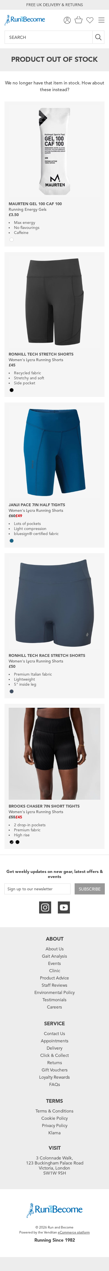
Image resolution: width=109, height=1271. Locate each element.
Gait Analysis (54, 956)
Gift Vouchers (55, 1070)
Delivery (54, 1048)
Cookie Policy (54, 1118)
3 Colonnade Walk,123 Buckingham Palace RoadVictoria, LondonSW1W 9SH (54, 1166)
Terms (54, 1101)
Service (54, 1024)
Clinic (54, 970)
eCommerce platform (74, 1232)
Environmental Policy (54, 992)
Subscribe (90, 889)
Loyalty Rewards (54, 1077)
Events (54, 963)
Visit (55, 1148)
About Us (55, 949)
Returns (54, 1062)
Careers (54, 1007)
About (54, 939)
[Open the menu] (101, 20)
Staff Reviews (54, 985)
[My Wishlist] (89, 20)
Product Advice (54, 978)
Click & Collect (54, 1055)
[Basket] (78, 20)
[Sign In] (67, 20)
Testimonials (54, 999)
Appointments (54, 1040)
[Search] (99, 37)
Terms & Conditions (54, 1111)
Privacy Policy (54, 1125)
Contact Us (54, 1033)
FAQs (54, 1084)
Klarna (54, 1132)
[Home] (24, 20)
